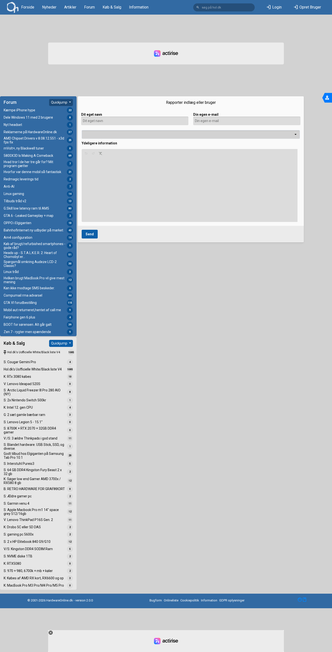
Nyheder (49, 7)
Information (139, 7)
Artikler (70, 7)
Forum (89, 7)
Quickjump (59, 102)
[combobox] (191, 134)
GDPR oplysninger (232, 600)
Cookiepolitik (189, 600)
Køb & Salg (112, 7)
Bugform (155, 600)
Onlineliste (171, 600)
